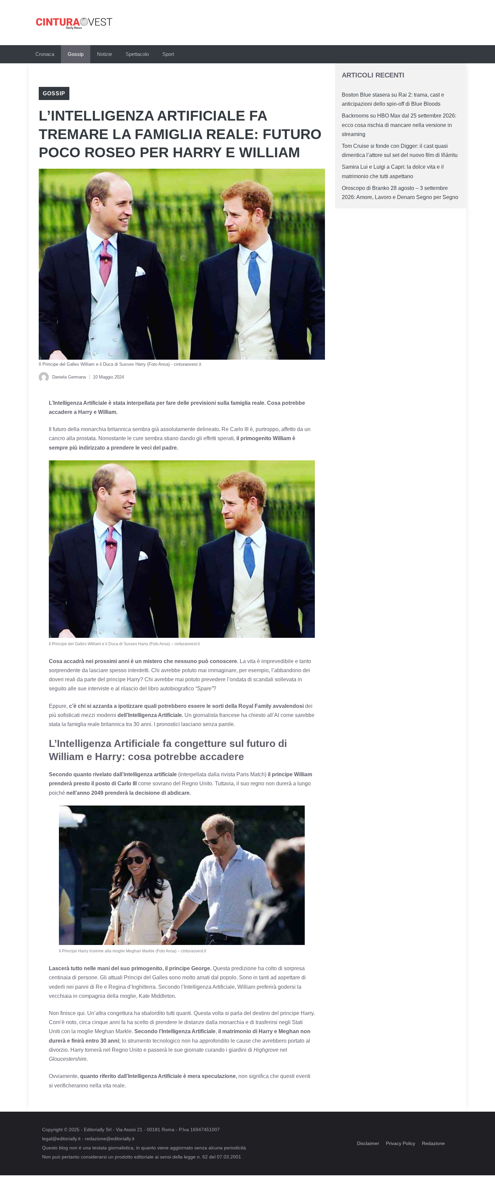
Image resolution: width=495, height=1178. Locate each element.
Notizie (104, 54)
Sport (168, 54)
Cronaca (44, 54)
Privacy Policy (400, 1143)
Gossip (76, 54)
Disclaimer (368, 1143)
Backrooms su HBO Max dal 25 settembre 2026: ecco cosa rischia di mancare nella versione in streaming (399, 125)
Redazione (433, 1143)
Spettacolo (137, 54)
